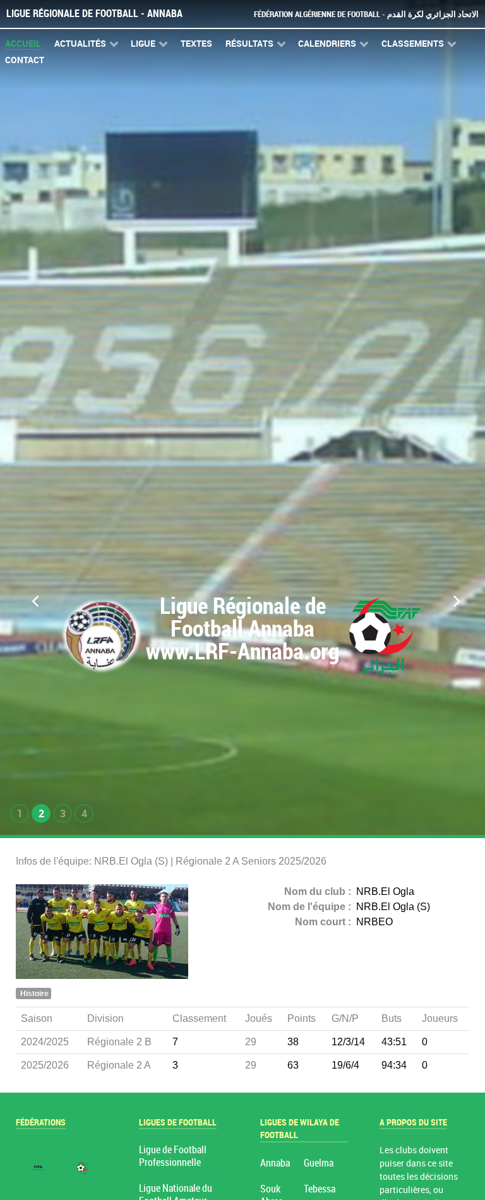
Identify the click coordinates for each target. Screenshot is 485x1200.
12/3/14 (348, 1041)
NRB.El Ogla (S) (393, 906)
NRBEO (374, 921)
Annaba (275, 1163)
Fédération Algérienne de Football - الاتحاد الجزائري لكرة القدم (366, 14)
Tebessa (319, 1189)
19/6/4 (345, 1065)
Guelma (318, 1163)
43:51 (394, 1041)
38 (293, 1041)
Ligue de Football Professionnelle (173, 1156)
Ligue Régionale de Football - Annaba (94, 14)
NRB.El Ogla (385, 891)
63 (293, 1065)
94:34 (394, 1065)
